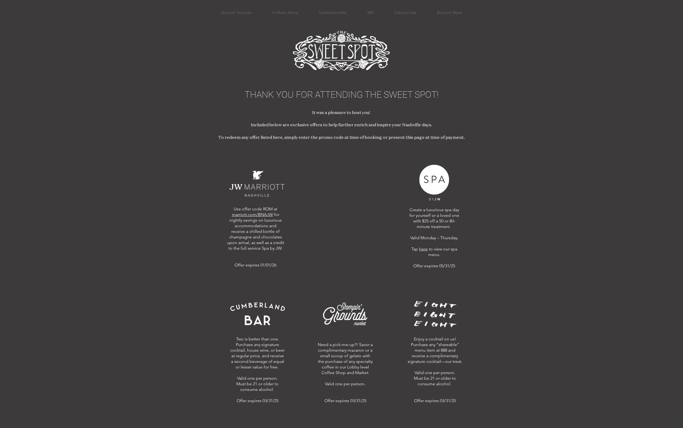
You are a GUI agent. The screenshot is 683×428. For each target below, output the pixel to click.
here (423, 249)
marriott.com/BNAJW (252, 214)
